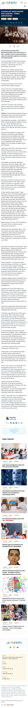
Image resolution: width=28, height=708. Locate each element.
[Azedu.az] (9, 2)
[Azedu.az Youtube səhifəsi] (17, 647)
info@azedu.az (6, 678)
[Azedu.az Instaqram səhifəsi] (14, 647)
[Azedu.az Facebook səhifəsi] (10, 647)
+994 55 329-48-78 (7, 668)
